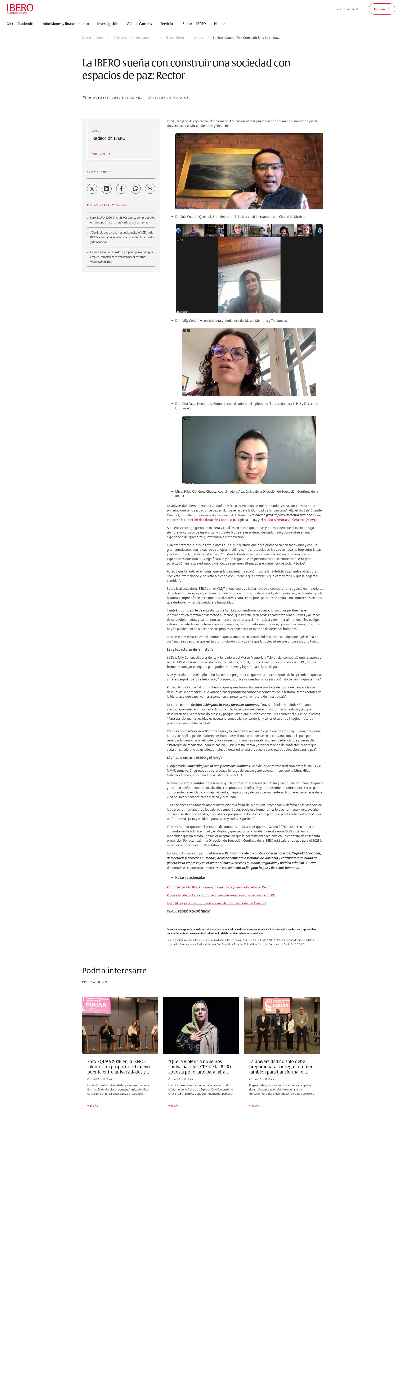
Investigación (107, 24)
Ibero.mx (379, 9)
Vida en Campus (139, 24)
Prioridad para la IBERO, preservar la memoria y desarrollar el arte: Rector (219, 887)
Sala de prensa (345, 9)
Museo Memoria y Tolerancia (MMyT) (290, 519)
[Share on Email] (150, 189)
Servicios (167, 24)
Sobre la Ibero (92, 37)
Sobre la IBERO (194, 24)
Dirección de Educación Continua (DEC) (212, 519)
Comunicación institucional (134, 37)
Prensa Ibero (174, 37)
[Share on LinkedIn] (107, 189)
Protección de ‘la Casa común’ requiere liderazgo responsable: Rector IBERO (221, 895)
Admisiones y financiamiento (66, 24)
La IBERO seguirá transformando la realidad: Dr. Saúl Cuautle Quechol (216, 903)
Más (217, 24)
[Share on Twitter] (92, 189)
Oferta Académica (21, 24)
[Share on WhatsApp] (136, 189)
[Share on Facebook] (121, 189)
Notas (198, 37)
